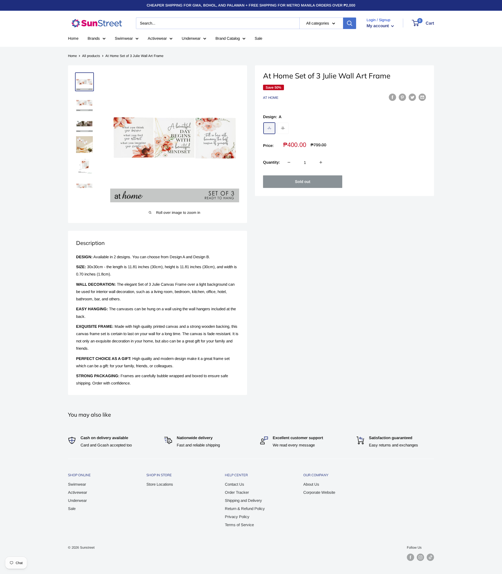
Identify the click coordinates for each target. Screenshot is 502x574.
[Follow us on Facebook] (410, 557)
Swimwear (124, 38)
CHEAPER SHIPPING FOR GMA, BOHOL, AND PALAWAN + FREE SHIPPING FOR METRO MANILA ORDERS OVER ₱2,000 (251, 5)
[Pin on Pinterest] (402, 97)
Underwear (191, 38)
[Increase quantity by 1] (320, 162)
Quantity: (271, 162)
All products (91, 56)
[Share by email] (422, 97)
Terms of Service (239, 525)
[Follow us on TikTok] (430, 557)
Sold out (302, 181)
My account (378, 26)
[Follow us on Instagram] (420, 557)
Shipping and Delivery (243, 500)
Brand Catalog (227, 38)
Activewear (157, 38)
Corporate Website (319, 492)
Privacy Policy (237, 516)
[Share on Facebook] (392, 97)
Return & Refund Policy (245, 508)
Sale (258, 38)
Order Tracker (237, 492)
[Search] (349, 23)
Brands (94, 38)
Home (73, 38)
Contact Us (234, 484)
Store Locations (159, 484)
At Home (270, 98)
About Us (311, 484)
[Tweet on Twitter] (412, 97)
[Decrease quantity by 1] (288, 162)
